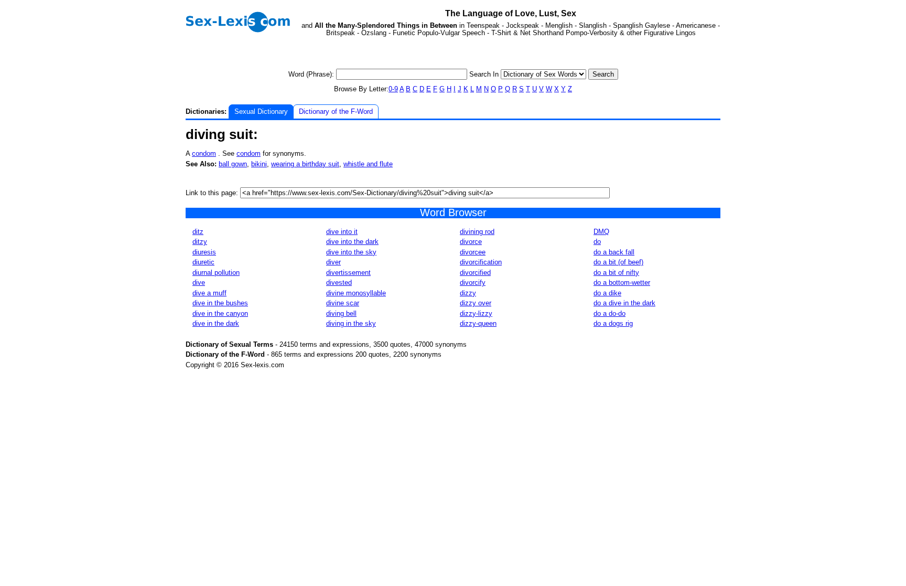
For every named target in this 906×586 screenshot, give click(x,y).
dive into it (342, 232)
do (597, 242)
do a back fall (614, 252)
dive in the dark (215, 323)
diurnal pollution (216, 272)
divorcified (475, 272)
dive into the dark (352, 242)
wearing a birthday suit (305, 164)
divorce (471, 242)
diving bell (341, 313)
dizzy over (475, 303)
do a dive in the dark (624, 303)
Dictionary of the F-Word (336, 111)
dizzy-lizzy (476, 313)
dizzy (468, 293)
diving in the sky (351, 323)
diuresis (204, 252)
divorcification (481, 262)
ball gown (233, 164)
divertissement (348, 272)
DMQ (601, 232)
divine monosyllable (356, 293)
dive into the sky (351, 252)
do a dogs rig (613, 323)
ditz (197, 232)
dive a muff (209, 293)
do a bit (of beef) (618, 262)
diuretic (203, 262)
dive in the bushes (220, 303)
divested (339, 282)
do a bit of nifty (616, 272)
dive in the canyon (220, 313)
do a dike (607, 293)
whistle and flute (368, 164)
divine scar (342, 303)
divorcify (473, 282)
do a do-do (609, 313)
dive (198, 282)
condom (204, 153)
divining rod (477, 232)
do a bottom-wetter (622, 282)
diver (333, 262)
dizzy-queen (478, 323)
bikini (259, 164)
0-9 (393, 89)
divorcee (473, 252)
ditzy (199, 242)
